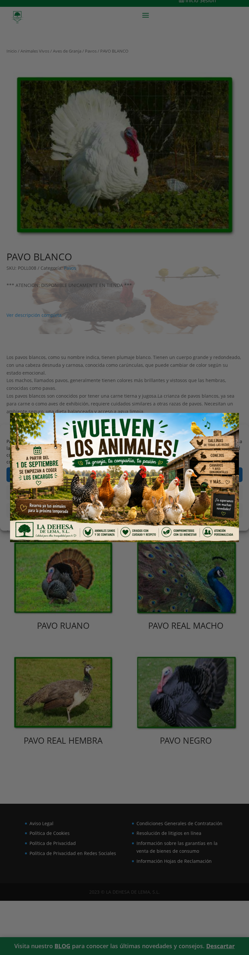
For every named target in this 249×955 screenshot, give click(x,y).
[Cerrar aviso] (225, 425)
